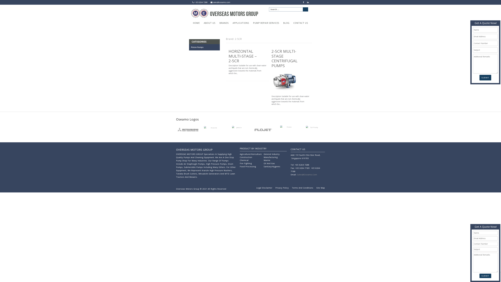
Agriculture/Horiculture (251, 154)
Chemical (244, 160)
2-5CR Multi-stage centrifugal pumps (284, 58)
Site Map (320, 188)
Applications (241, 23)
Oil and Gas (269, 163)
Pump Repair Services (266, 23)
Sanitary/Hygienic (272, 166)
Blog (286, 23)
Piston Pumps (197, 47)
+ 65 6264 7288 (200, 2)
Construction (246, 157)
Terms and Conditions (302, 188)
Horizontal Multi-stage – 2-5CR (243, 56)
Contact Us (300, 23)
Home (196, 23)
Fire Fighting (246, 163)
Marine (267, 160)
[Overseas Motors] (225, 13)
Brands (224, 23)
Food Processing (248, 166)
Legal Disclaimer (264, 188)
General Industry (272, 154)
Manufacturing (271, 157)
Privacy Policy (282, 188)
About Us (209, 23)
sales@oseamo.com (221, 2)
